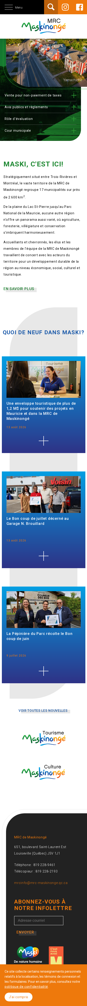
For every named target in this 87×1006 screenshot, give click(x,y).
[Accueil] (44, 31)
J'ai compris (18, 997)
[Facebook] (79, 7)
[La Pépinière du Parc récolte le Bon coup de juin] (43, 671)
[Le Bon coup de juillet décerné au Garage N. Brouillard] (43, 556)
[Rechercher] (51, 7)
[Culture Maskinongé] (43, 786)
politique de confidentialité (26, 987)
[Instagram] (65, 7)
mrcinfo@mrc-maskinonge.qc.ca (41, 883)
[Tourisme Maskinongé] (43, 752)
